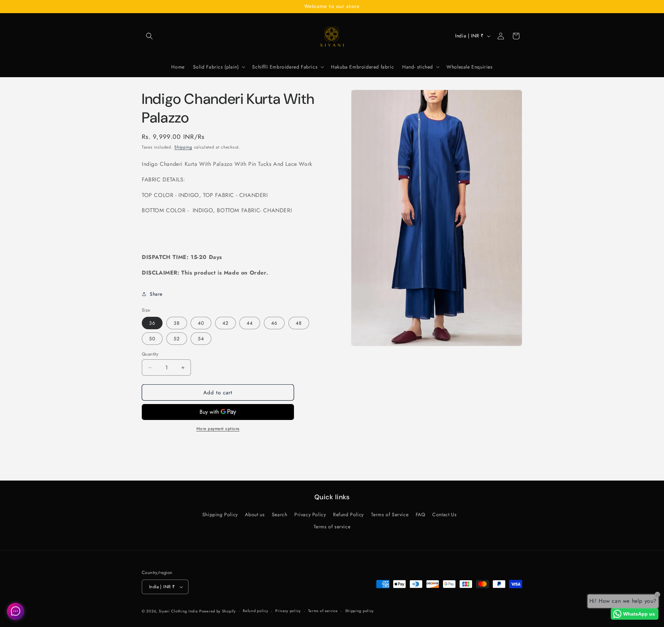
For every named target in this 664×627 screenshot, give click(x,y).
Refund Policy (348, 514)
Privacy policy (288, 610)
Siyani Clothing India (178, 611)
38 (177, 323)
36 (152, 323)
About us (255, 514)
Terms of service (332, 526)
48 (299, 323)
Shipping (183, 147)
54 (201, 338)
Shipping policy (359, 610)
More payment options (218, 429)
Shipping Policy (220, 514)
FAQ (420, 514)
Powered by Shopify (217, 611)
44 (250, 323)
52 (177, 338)
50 (152, 338)
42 (225, 323)
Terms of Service (390, 514)
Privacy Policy (310, 514)
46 (274, 323)
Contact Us (444, 514)
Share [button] (156, 293)
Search (279, 514)
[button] (149, 36)
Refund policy (255, 610)
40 (201, 323)
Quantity (150, 354)
